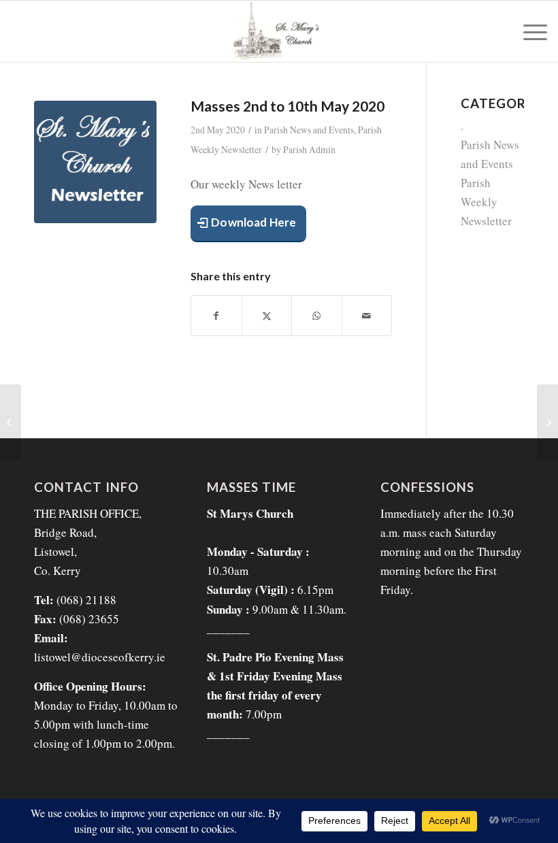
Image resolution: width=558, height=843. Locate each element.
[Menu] (528, 31)
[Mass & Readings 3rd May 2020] (547, 421)
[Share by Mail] (367, 315)
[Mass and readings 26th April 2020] (10, 421)
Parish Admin (309, 149)
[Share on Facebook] (216, 315)
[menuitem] (528, 31)
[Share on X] (267, 315)
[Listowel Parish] (279, 31)
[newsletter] (95, 162)
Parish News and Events (309, 129)
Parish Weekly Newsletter (486, 202)
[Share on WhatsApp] (317, 315)
